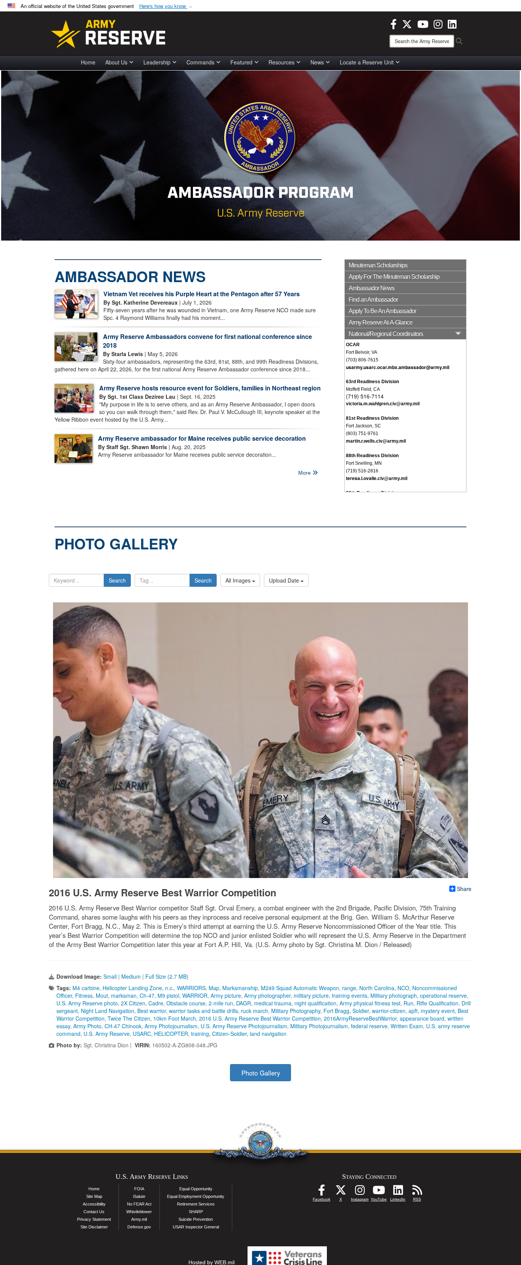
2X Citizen (133, 1003)
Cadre (155, 1003)
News (317, 62)
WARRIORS (191, 988)
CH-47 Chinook (123, 1026)
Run (408, 1003)
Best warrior (151, 1011)
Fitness (84, 995)
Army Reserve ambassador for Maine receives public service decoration (202, 438)
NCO (403, 988)
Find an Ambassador (373, 299)
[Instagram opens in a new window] (438, 23)
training (200, 1033)
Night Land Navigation (107, 1011)
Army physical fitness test (369, 1003)
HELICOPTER (171, 1033)
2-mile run (221, 1003)
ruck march (254, 1011)
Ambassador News (371, 288)
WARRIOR (194, 995)
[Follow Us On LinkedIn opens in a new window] (397, 1192)
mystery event (438, 1011)
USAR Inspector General (196, 1227)
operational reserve (443, 995)
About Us (116, 62)
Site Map (94, 1196)
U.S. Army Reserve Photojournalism (244, 1026)
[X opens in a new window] (407, 23)
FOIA (139, 1188)
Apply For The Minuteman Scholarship (394, 276)
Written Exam (407, 1026)
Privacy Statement (94, 1219)
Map (214, 988)
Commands (200, 62)
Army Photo (87, 1026)
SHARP (196, 1211)
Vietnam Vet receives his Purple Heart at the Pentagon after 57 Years (201, 293)
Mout (102, 995)
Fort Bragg (336, 1011)
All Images (238, 580)
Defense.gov (139, 1227)
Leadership (156, 62)
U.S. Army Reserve (107, 1033)
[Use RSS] (416, 1192)
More (305, 473)
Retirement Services (196, 1204)
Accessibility (94, 1204)
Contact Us (94, 1211)
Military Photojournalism (319, 1026)
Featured (241, 62)
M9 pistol (168, 995)
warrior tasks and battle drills (203, 1011)
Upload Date (285, 580)
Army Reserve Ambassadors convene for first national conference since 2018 (207, 341)
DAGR (243, 1003)
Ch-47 (147, 995)
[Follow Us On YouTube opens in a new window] (378, 1192)
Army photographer (267, 995)
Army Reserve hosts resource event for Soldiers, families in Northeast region (210, 388)
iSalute (139, 1196)
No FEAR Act (139, 1204)
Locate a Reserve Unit (367, 62)
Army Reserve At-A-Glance (380, 322)
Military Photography (295, 1011)
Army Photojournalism (171, 1026)
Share (464, 889)
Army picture (226, 995)
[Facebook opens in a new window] (394, 23)
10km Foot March (174, 1018)
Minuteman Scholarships (378, 265)
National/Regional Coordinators (386, 334)
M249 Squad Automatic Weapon (300, 988)
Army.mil (139, 1219)
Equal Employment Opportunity (195, 1196)
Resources (281, 62)
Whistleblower (139, 1211)
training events (349, 995)
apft (413, 1011)
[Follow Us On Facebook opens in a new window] (321, 1192)
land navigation (268, 1033)
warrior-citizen (388, 1011)
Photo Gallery (260, 1072)
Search (117, 580)
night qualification (315, 1003)
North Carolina (376, 988)
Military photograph (393, 995)
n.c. (169, 988)
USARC (142, 1033)
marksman (124, 995)
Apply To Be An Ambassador (382, 311)
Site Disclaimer (94, 1227)
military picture (311, 995)
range (349, 988)
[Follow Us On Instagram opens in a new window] (359, 1192)
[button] (166, 6)
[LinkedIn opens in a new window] (452, 23)
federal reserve (369, 1026)
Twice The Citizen (129, 1018)
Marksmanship (240, 988)
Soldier (360, 1011)
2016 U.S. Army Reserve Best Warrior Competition (260, 1018)
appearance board (422, 1018)
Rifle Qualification (437, 1003)
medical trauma (272, 1003)
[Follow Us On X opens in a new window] (340, 1192)
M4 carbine (86, 988)
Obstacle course (186, 1003)
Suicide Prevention (195, 1219)
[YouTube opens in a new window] (422, 23)
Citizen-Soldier (229, 1033)
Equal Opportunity (195, 1188)
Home (88, 62)
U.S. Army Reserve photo (87, 1003)
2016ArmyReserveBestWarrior (360, 1018)
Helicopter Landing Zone (132, 988)
